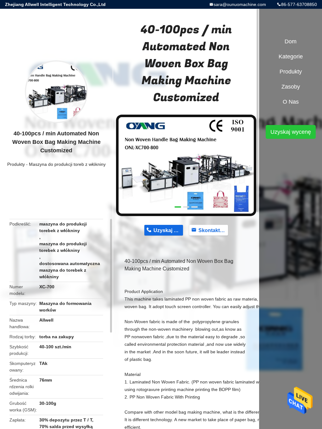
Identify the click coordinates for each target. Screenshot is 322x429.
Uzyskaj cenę (168, 230)
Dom (291, 41)
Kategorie (291, 56)
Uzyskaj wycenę (290, 132)
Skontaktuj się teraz (213, 230)
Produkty (16, 164)
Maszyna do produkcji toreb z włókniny (67, 164)
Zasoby (290, 87)
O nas (291, 102)
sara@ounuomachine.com (240, 4)
